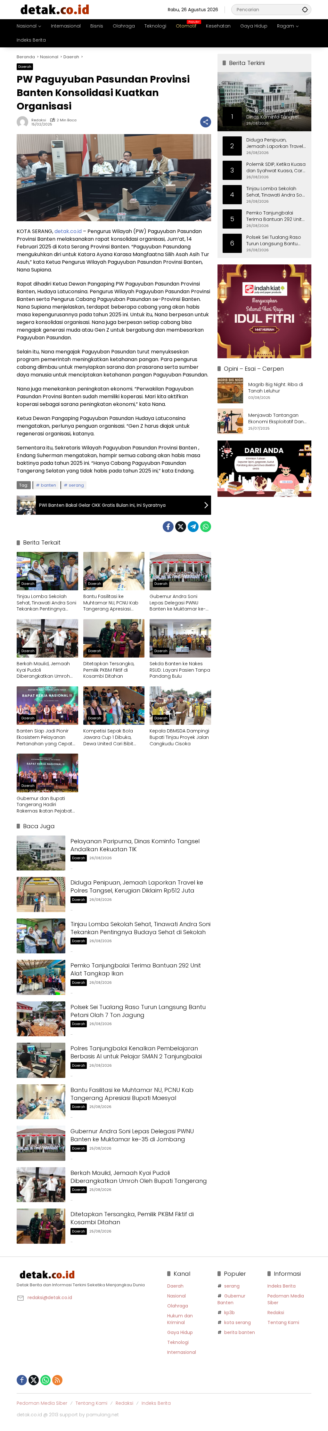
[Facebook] (168, 526)
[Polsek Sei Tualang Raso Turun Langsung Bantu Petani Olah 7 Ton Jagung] (41, 1019)
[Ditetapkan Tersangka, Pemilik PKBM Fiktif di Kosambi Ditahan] (114, 638)
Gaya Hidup (180, 1332)
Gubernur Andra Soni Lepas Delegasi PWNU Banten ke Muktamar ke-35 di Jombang (178, 603)
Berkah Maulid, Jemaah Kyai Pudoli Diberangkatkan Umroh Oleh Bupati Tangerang (43, 670)
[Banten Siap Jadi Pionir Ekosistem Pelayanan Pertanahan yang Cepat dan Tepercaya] (47, 705)
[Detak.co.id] (55, 9)
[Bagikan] (205, 122)
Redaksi (38, 120)
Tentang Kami (283, 1322)
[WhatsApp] (205, 526)
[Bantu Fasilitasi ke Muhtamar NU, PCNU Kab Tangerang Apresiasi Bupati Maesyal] (114, 571)
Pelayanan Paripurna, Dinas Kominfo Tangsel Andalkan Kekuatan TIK (135, 845)
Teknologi (178, 1342)
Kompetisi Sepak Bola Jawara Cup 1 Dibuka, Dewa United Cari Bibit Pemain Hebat (108, 737)
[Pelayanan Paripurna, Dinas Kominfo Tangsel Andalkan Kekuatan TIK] (41, 853)
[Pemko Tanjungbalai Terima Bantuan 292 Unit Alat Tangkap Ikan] (41, 977)
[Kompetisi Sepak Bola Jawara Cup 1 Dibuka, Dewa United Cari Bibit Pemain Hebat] (114, 705)
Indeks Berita (281, 1286)
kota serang (237, 1322)
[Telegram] (193, 526)
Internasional (181, 1352)
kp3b (229, 1312)
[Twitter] (180, 526)
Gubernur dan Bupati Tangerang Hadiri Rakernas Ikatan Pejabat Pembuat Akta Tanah (44, 805)
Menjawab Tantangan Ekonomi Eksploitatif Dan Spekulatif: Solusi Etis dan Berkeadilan (276, 418)
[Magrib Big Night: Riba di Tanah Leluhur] (230, 390)
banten (48, 485)
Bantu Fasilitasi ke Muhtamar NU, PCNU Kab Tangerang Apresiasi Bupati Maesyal (110, 603)
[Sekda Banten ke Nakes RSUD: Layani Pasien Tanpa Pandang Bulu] (180, 638)
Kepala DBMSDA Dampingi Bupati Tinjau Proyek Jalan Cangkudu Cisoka (179, 737)
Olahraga (177, 1306)
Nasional (176, 1296)
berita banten (239, 1332)
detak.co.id (68, 231)
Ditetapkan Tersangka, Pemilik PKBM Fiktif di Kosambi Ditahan (108, 670)
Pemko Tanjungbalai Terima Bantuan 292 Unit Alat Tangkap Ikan (274, 216)
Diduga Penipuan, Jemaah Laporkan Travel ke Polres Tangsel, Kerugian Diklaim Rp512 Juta (136, 886)
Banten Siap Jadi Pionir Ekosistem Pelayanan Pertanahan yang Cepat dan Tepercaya (44, 737)
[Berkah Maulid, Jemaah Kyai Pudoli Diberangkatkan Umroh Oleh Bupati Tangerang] (47, 638)
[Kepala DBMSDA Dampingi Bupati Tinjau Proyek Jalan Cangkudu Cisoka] (180, 705)
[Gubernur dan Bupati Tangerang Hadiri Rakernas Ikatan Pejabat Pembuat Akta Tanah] (47, 773)
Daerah (24, 66)
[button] (305, 9)
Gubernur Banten (231, 1299)
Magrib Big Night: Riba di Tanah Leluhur (275, 388)
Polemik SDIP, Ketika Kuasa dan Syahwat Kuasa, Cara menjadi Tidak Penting (276, 167)
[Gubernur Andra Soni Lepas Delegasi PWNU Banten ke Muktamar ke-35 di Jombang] (180, 571)
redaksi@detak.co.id (50, 1297)
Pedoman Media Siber (42, 1403)
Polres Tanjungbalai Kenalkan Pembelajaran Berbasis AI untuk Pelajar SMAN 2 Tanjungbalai (136, 1052)
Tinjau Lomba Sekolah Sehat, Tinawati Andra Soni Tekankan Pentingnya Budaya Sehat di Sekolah (46, 603)
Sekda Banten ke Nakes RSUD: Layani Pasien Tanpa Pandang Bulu (180, 670)
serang (76, 485)
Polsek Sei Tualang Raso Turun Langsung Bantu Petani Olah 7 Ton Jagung (138, 1011)
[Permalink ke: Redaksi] (24, 122)
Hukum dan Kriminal (180, 1319)
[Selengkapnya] (89, 1275)
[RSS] (57, 1380)
